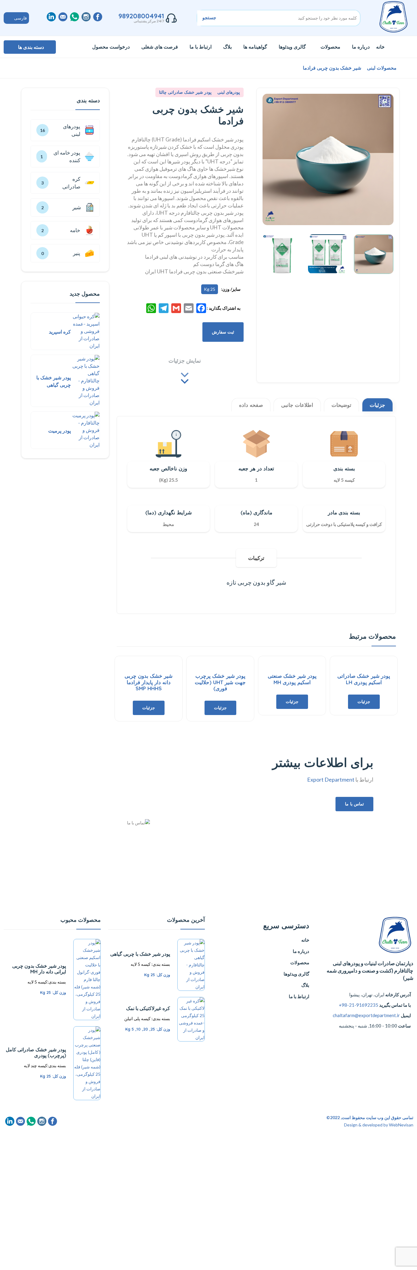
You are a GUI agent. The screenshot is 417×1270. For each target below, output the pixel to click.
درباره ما (361, 47)
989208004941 (141, 16)
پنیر (76, 253)
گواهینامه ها (255, 47)
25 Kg (209, 289)
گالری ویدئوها (292, 47)
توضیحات (341, 405)
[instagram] (86, 16)
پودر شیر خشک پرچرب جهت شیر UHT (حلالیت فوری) (220, 682)
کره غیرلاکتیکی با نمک (148, 1008)
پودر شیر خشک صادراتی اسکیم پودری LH (363, 679)
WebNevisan (401, 1124)
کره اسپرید (60, 332)
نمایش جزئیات (185, 360)
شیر (87, 207)
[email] (62, 16)
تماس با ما (354, 804)
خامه (79, 230)
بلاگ (227, 47)
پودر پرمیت (59, 431)
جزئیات (377, 405)
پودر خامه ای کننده (66, 156)
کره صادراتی (71, 183)
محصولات (330, 47)
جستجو (209, 17)
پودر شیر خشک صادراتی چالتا (185, 92)
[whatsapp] (74, 16)
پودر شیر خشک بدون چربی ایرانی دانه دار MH (39, 969)
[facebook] (97, 16)
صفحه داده (251, 405)
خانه (380, 47)
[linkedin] (51, 16)
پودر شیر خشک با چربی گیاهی (140, 954)
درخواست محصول (111, 47)
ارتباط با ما (201, 47)
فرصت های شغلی (159, 47)
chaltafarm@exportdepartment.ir (366, 1015)
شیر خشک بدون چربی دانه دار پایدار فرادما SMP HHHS (148, 682)
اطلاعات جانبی (297, 405)
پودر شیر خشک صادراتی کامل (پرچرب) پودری (36, 1052)
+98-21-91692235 (358, 1005)
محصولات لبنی (381, 68)
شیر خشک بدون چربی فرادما (332, 68)
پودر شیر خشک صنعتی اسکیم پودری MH (292, 679)
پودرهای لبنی (228, 92)
